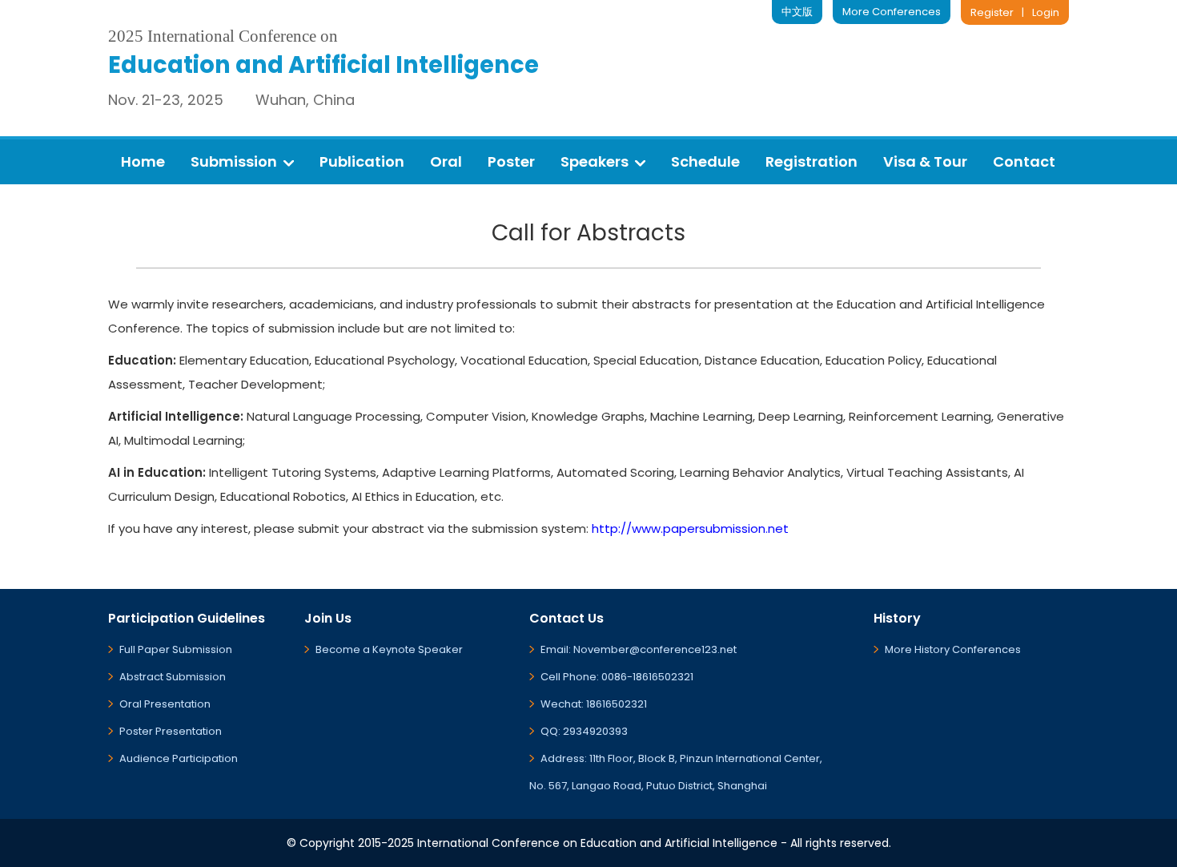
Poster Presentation (170, 731)
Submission (234, 161)
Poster (511, 161)
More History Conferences (953, 649)
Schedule (705, 161)
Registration (811, 161)
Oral (446, 161)
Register (992, 12)
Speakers (594, 161)
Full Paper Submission (175, 649)
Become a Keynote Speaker (389, 649)
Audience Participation (178, 758)
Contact (1024, 161)
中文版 (797, 11)
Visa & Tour (925, 161)
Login (1045, 12)
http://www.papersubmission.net (690, 528)
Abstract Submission (172, 676)
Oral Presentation (165, 704)
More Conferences (891, 11)
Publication (361, 161)
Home (143, 161)
